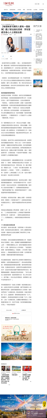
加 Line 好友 (9, 310)
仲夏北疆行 (15, 375)
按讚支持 (24, 310)
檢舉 (31, 34)
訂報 (36, 3)
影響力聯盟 (29, 9)
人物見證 (19, 9)
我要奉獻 (7, 320)
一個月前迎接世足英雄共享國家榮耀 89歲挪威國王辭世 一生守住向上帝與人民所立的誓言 (5, 379)
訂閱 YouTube (17, 313)
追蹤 (15, 34)
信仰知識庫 (41, 9)
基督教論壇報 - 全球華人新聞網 (9, 4)
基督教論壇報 (12, 9)
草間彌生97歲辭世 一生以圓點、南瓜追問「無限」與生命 (27, 377)
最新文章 (6, 9)
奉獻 (38, 3)
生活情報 (35, 9)
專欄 (24, 9)
